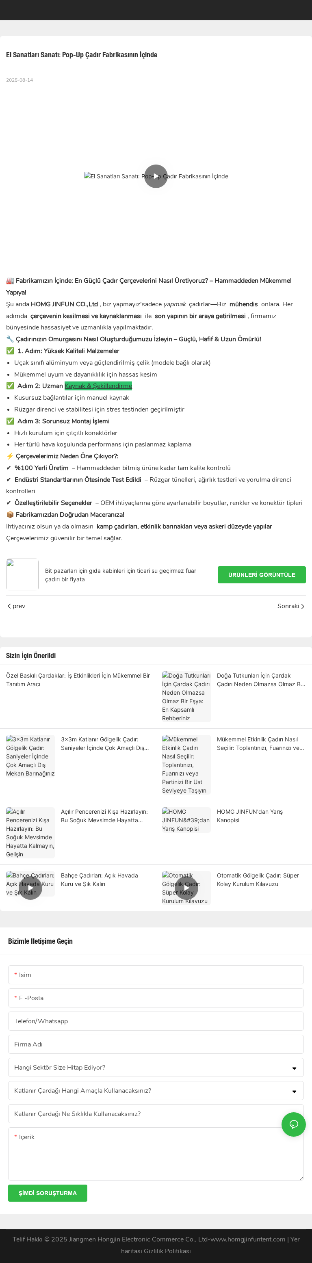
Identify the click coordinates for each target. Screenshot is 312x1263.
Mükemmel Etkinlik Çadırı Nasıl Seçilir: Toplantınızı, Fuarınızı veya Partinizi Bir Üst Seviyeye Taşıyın (261, 744)
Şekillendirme (111, 385)
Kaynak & (78, 385)
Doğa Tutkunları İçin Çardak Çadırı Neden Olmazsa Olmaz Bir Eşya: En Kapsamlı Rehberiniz (260, 680)
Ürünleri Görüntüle (261, 575)
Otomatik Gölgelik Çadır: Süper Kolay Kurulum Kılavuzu (258, 879)
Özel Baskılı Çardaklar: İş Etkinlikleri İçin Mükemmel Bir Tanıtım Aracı (78, 679)
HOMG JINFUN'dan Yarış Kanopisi (250, 815)
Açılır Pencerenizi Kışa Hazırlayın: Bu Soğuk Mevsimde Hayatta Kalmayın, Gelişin (104, 816)
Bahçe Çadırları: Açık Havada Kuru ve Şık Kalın (99, 879)
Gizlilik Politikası (167, 1251)
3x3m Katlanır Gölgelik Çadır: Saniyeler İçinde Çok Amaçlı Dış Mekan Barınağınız (102, 744)
